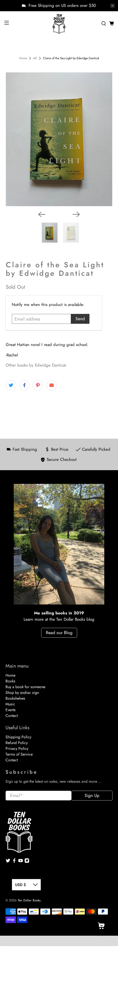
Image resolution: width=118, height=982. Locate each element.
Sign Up (92, 795)
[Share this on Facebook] (24, 385)
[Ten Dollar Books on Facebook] (14, 861)
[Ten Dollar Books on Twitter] (7, 861)
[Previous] (42, 214)
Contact (11, 715)
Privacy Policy (16, 748)
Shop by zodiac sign (22, 692)
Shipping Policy (18, 737)
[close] (112, 5)
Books (10, 681)
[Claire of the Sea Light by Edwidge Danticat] (59, 139)
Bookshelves (15, 698)
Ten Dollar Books (29, 900)
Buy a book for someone (25, 686)
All (35, 58)
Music (10, 704)
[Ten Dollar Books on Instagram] (26, 861)
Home (23, 58)
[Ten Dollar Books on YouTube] (20, 861)
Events (10, 710)
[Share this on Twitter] (11, 385)
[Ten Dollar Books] (59, 24)
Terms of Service (19, 754)
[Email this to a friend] (51, 385)
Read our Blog (59, 632)
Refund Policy (16, 742)
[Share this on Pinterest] (38, 385)
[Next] (76, 214)
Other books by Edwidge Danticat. (36, 365)
